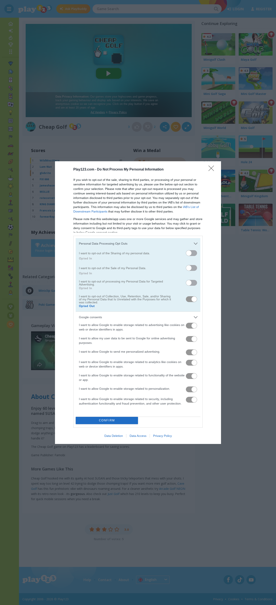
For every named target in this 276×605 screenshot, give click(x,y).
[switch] (191, 253)
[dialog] (138, 302)
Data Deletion (113, 435)
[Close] (213, 170)
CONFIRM (107, 420)
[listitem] (138, 243)
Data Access (138, 435)
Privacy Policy (162, 435)
